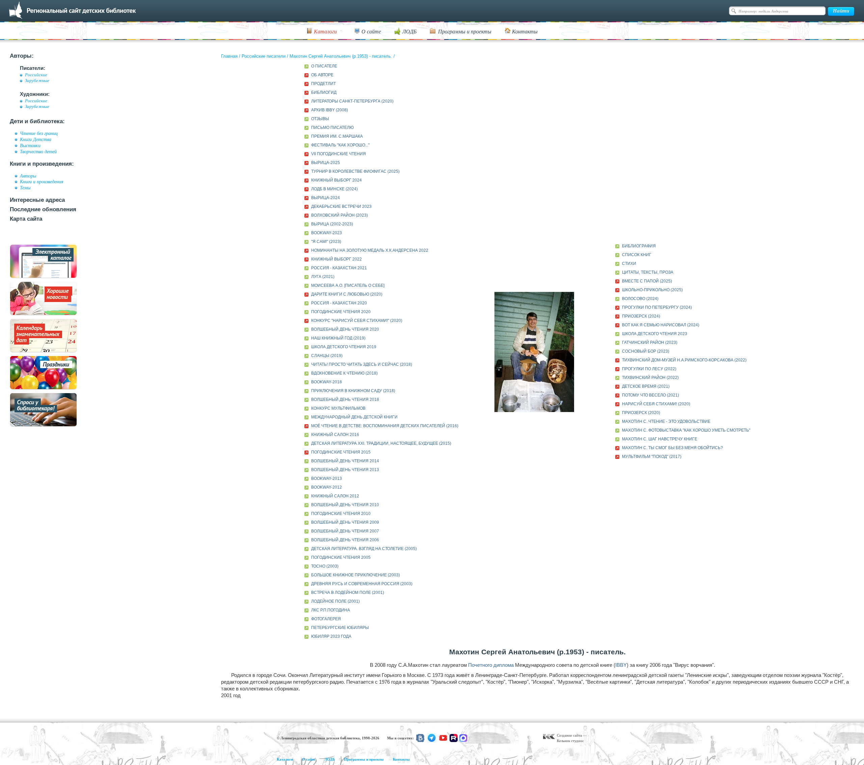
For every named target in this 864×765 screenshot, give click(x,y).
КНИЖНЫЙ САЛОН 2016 (335, 434)
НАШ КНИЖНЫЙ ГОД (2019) (338, 338)
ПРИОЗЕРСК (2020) (641, 412)
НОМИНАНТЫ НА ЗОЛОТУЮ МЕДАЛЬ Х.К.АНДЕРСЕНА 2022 (369, 250)
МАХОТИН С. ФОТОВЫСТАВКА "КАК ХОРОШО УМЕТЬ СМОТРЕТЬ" (686, 430)
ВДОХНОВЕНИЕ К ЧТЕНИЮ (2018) (344, 373)
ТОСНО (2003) (325, 566)
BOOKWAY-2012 (326, 487)
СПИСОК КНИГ (636, 254)
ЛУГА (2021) (322, 276)
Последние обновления (43, 209)
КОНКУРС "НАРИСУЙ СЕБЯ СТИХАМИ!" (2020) (356, 320)
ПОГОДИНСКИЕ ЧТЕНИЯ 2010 (341, 513)
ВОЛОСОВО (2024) (640, 298)
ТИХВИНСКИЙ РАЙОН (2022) (650, 377)
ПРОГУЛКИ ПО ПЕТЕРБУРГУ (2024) (657, 307)
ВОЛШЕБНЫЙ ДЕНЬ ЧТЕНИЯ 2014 (345, 461)
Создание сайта (569, 735)
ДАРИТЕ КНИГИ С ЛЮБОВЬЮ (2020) (346, 294)
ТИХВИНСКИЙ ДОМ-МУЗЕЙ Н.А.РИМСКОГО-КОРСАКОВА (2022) (684, 360)
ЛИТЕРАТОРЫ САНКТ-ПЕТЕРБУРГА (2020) (352, 101)
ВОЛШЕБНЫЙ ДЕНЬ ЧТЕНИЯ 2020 (345, 329)
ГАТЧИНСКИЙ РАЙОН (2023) (649, 342)
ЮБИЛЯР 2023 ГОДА (331, 636)
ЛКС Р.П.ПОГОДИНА (330, 610)
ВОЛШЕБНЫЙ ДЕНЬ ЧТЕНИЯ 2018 (345, 399)
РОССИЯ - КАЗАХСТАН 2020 (339, 303)
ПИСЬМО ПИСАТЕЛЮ (332, 127)
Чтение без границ (39, 133)
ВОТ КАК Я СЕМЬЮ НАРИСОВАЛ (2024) (660, 325)
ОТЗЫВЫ (320, 118)
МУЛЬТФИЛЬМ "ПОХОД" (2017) (651, 456)
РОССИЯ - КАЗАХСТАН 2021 (339, 268)
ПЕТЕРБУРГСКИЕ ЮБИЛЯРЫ (340, 627)
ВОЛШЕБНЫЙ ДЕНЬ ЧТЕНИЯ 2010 (345, 504)
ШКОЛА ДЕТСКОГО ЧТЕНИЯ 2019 (343, 347)
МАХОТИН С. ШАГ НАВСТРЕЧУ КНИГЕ (659, 439)
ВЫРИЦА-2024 (325, 197)
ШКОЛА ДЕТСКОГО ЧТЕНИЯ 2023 (654, 333)
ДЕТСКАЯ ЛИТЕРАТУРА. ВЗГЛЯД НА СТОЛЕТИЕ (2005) (364, 548)
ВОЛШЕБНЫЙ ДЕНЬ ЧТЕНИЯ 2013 (345, 469)
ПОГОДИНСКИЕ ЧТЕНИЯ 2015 (341, 452)
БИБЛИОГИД (323, 92)
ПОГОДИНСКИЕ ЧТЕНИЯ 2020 (341, 311)
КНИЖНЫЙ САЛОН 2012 (335, 496)
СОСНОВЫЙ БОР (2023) (645, 351)
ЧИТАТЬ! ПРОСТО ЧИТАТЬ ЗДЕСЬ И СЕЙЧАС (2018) (361, 364)
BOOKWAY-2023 (326, 232)
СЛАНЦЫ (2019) (327, 355)
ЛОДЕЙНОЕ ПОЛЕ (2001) (335, 601)
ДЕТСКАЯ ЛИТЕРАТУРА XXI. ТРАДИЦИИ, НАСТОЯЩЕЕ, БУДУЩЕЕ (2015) (381, 443)
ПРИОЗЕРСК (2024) (641, 316)
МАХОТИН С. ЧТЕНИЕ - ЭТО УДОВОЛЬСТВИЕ (666, 421)
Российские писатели (264, 56)
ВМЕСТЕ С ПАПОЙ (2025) (647, 281)
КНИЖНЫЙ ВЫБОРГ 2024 (336, 180)
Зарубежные (37, 80)
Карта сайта (26, 219)
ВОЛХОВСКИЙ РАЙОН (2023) (339, 215)
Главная (229, 56)
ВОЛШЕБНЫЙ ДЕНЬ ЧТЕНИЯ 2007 (345, 531)
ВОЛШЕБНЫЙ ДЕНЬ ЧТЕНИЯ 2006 (345, 540)
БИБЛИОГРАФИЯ (639, 246)
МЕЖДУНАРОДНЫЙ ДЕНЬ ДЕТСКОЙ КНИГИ (354, 417)
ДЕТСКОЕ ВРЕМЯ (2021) (646, 386)
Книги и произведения (41, 181)
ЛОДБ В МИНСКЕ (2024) (334, 189)
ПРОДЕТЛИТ (323, 83)
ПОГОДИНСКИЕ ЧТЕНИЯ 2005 (341, 557)
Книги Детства (35, 139)
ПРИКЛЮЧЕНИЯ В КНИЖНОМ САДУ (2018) (353, 390)
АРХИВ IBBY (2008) (329, 110)
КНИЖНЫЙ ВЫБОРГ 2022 (336, 259)
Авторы (28, 176)
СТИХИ (629, 263)
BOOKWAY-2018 (326, 382)
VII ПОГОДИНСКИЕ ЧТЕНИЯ (338, 154)
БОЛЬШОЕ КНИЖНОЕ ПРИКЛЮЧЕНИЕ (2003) (355, 575)
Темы (25, 187)
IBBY (621, 665)
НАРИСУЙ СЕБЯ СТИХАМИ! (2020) (656, 404)
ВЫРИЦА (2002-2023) (332, 224)
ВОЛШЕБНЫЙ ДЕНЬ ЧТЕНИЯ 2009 (345, 522)
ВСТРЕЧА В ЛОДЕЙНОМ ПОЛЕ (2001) (347, 592)
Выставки (30, 145)
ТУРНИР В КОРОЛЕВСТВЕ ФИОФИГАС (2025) (355, 171)
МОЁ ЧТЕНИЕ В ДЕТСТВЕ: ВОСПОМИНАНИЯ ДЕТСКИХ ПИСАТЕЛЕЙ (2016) (384, 426)
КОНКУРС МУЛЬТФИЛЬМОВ (338, 408)
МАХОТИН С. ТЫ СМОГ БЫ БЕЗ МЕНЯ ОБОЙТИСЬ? (672, 447)
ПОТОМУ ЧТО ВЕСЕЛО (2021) (650, 395)
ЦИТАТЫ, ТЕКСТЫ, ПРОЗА (647, 272)
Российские (36, 75)
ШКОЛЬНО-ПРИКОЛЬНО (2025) (652, 290)
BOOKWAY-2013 (326, 478)
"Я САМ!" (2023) (326, 241)
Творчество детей (38, 151)
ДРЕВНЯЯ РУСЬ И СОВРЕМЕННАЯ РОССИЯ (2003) (361, 583)
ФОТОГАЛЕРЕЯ (326, 619)
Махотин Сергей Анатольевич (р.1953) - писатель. (341, 56)
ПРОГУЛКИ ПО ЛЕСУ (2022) (649, 368)
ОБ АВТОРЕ (322, 75)
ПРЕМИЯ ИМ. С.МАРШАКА (337, 136)
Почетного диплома (491, 665)
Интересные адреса (37, 200)
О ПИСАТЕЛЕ (324, 66)
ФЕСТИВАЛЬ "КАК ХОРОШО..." (340, 145)
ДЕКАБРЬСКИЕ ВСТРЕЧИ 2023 (341, 206)
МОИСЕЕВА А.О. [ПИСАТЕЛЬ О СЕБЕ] (347, 285)
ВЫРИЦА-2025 (325, 162)
